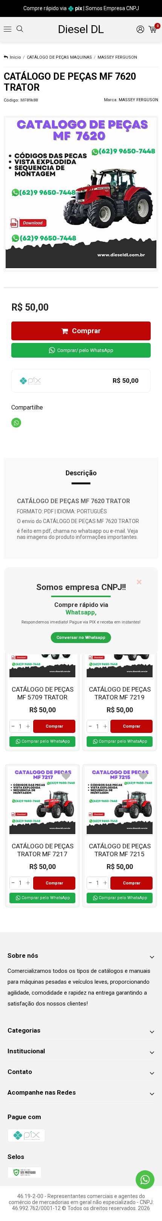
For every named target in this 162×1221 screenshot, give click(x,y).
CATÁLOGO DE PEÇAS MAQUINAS (59, 57)
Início (15, 57)
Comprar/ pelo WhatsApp (85, 350)
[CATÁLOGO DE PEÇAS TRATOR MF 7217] (42, 836)
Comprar (86, 330)
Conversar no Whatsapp (81, 637)
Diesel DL (81, 29)
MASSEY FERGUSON (117, 57)
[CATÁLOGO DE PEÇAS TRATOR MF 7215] (119, 836)
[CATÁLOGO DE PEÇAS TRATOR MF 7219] (119, 679)
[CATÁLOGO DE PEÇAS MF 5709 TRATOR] (42, 679)
